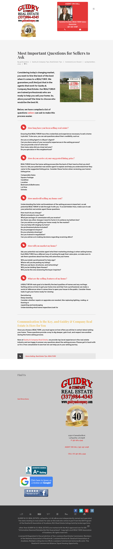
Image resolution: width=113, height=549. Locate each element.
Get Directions (23, 399)
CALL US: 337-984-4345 (77, 454)
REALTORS (52, 356)
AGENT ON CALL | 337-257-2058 (77, 447)
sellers (31, 113)
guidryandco (24, 62)
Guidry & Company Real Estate (36, 340)
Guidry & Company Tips (40, 62)
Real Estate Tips (56, 62)
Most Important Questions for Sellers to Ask (53, 55)
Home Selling (30, 356)
